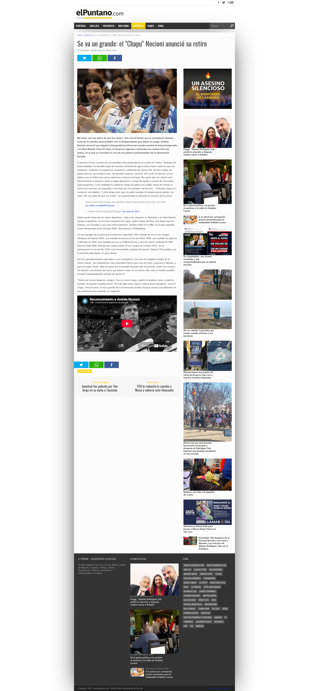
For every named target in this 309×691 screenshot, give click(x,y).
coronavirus (209, 578)
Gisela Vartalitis (217, 582)
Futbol (218, 574)
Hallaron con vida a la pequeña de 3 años (198, 493)
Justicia (215, 608)
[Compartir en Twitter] (84, 60)
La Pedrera (196, 587)
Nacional (123, 26)
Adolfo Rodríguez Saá (216, 565)
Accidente (219, 621)
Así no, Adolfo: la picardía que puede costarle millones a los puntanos (198, 333)
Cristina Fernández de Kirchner (197, 617)
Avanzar (218, 617)
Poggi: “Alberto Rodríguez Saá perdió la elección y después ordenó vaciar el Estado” (198, 152)
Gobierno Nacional (192, 595)
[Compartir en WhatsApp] (99, 60)
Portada (81, 26)
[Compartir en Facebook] (115, 60)
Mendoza (199, 626)
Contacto (225, 688)
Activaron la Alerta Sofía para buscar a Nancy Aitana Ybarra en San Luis (199, 529)
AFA (191, 626)
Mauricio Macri (190, 574)
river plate (204, 600)
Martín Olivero (209, 595)
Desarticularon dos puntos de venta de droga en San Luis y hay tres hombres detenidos (198, 375)
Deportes (138, 26)
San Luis (94, 26)
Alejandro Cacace (203, 621)
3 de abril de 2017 (130, 211)
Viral (161, 26)
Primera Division (191, 613)
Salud (224, 608)
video (186, 587)
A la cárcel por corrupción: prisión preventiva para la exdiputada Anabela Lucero (212, 220)
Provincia (108, 26)
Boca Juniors (189, 608)
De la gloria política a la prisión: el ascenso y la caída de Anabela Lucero (199, 208)
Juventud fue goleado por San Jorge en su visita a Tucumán (100, 388)
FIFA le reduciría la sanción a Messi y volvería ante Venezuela (154, 388)
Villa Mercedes (215, 569)
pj (225, 617)
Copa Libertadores (212, 587)
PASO (214, 600)
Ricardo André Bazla (193, 604)
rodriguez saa (190, 591)
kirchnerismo (211, 604)
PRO (185, 626)
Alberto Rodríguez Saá (194, 565)
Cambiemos (188, 621)
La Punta (203, 582)
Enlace (218, 688)
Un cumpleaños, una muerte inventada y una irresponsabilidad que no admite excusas (199, 260)
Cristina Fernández (192, 578)
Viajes (150, 26)
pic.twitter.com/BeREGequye (99, 205)
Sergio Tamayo (190, 582)
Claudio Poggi (200, 569)
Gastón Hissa (190, 600)
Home (80, 35)
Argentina (205, 613)
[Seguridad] (207, 108)
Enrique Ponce (206, 574)
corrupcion (203, 608)
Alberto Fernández (207, 591)
